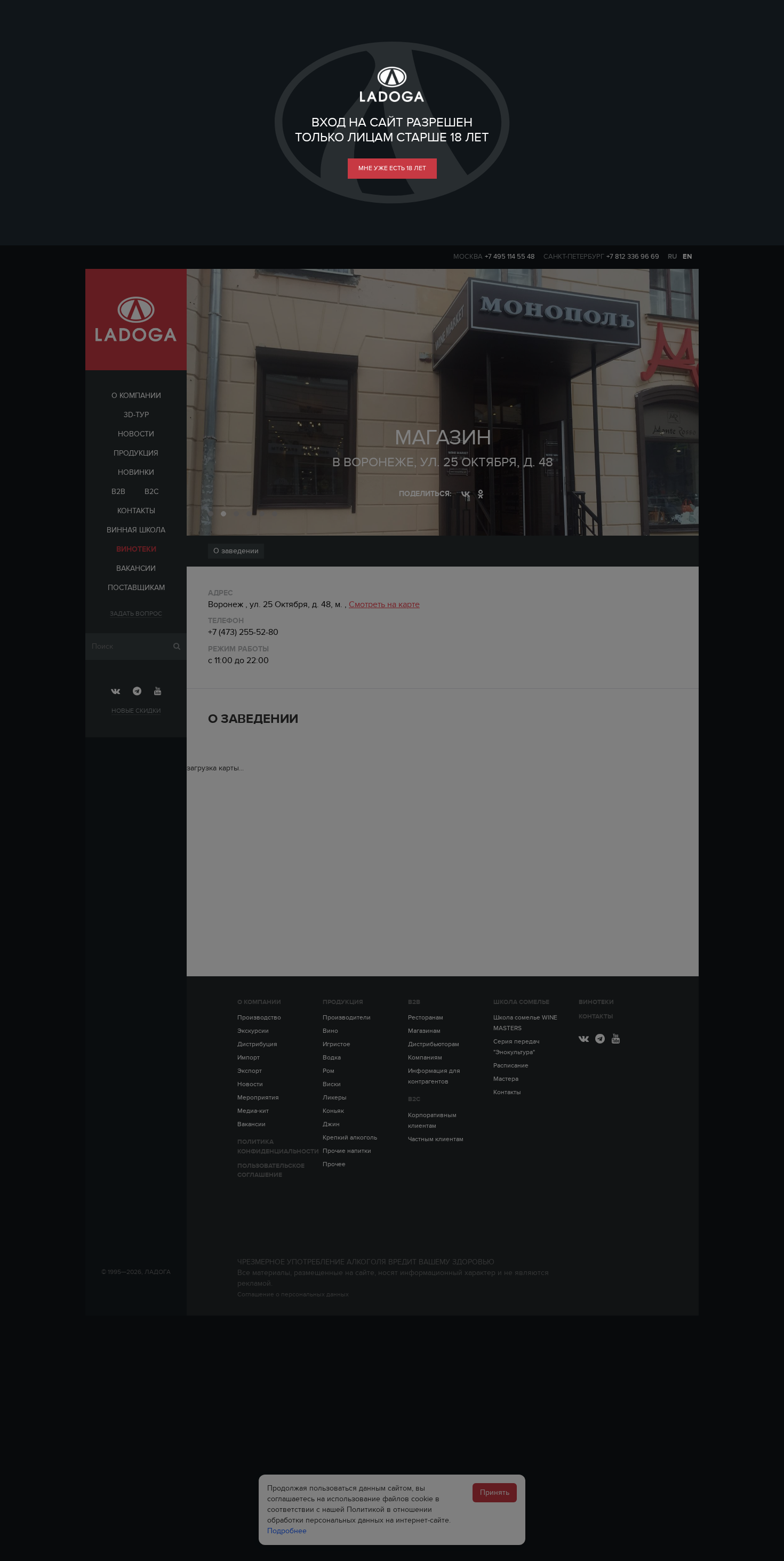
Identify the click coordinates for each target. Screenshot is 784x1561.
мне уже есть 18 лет (392, 168)
